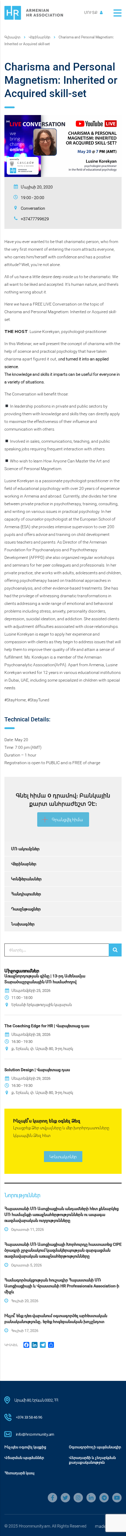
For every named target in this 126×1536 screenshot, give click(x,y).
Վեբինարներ (23, 864)
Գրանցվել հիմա (67, 819)
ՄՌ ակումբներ (25, 848)
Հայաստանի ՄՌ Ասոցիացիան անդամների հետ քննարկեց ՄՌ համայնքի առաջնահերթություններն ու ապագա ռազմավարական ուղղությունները (61, 1214)
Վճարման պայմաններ (24, 1457)
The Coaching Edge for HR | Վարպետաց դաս (46, 1025)
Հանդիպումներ (26, 894)
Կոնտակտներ (63, 1156)
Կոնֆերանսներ (26, 879)
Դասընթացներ (26, 909)
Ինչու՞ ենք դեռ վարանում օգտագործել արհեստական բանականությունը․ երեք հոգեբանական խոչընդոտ (55, 1318)
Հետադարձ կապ (19, 1473)
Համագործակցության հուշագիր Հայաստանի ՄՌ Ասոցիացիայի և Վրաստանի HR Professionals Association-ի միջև (61, 1285)
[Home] (33, 12)
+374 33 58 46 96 (29, 1417)
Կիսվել (11, 1345)
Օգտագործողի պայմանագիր (95, 1447)
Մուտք (91, 12)
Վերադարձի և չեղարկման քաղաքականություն (92, 1460)
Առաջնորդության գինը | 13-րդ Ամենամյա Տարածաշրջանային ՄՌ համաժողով (44, 978)
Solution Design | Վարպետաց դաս (37, 1069)
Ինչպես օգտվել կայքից (25, 1447)
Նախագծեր (23, 924)
